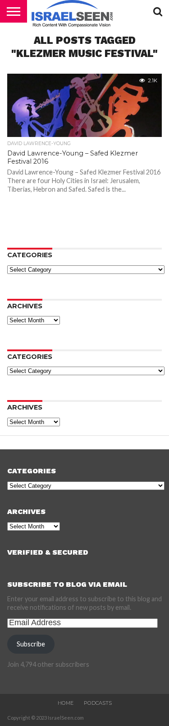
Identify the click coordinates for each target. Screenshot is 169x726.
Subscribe (31, 644)
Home (65, 703)
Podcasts (98, 703)
